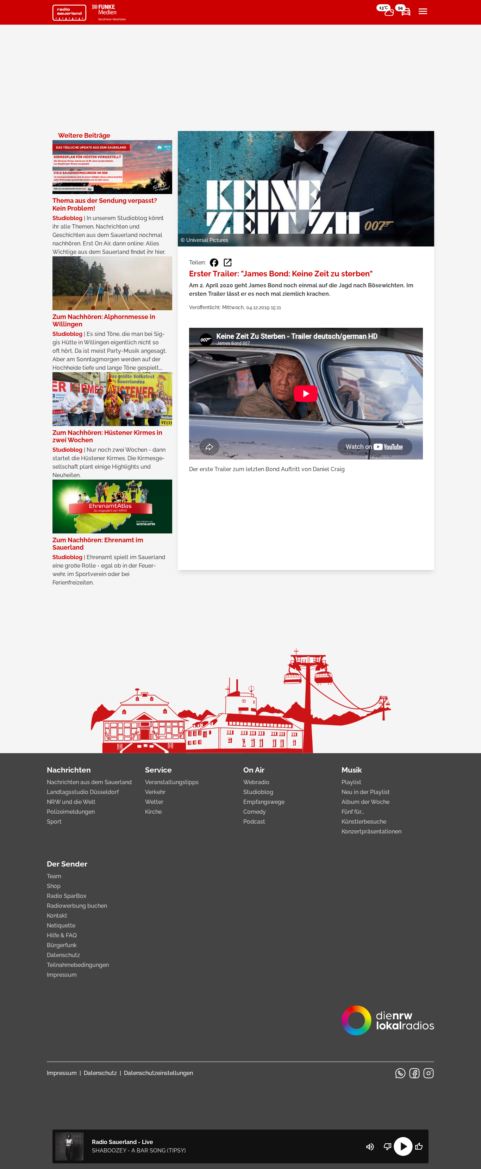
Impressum (62, 974)
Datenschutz (63, 955)
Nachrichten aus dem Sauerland (89, 782)
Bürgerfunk (62, 945)
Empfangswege (264, 802)
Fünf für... (353, 811)
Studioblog (258, 792)
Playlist (351, 782)
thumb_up (418, 1146)
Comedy (254, 811)
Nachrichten (69, 769)
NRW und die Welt (71, 802)
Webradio (256, 782)
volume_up (370, 1147)
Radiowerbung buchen (77, 905)
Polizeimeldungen (71, 811)
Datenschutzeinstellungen (158, 1073)
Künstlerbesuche (364, 821)
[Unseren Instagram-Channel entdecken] (428, 1073)
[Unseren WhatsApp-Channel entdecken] (400, 1073)
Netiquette (61, 925)
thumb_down (387, 1146)
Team (54, 876)
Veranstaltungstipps (172, 782)
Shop (54, 886)
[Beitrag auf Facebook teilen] (214, 262)
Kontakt (57, 915)
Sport (54, 821)
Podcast (254, 821)
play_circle (403, 1146)
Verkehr (155, 792)
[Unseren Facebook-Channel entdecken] (414, 1073)
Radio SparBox (66, 896)
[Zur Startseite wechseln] (69, 13)
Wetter (154, 802)
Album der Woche (365, 802)
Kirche (153, 811)
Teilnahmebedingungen (78, 965)
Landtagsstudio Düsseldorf (83, 792)
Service (158, 769)
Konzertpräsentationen (371, 831)
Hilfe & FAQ (62, 935)
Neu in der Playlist (366, 792)
